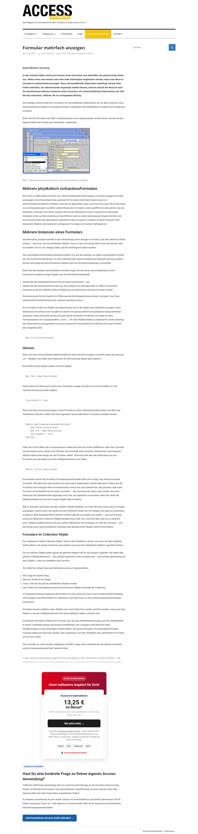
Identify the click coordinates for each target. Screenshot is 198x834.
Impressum (169, 831)
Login (80, 33)
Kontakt (118, 33)
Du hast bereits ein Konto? (76, 753)
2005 (69, 53)
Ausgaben (30, 33)
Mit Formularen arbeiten (83, 53)
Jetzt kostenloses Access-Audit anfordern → (49, 818)
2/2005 (63, 53)
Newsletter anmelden (98, 33)
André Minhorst (48, 53)
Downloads (66, 33)
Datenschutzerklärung (152, 831)
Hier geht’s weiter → (74, 723)
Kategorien (48, 33)
